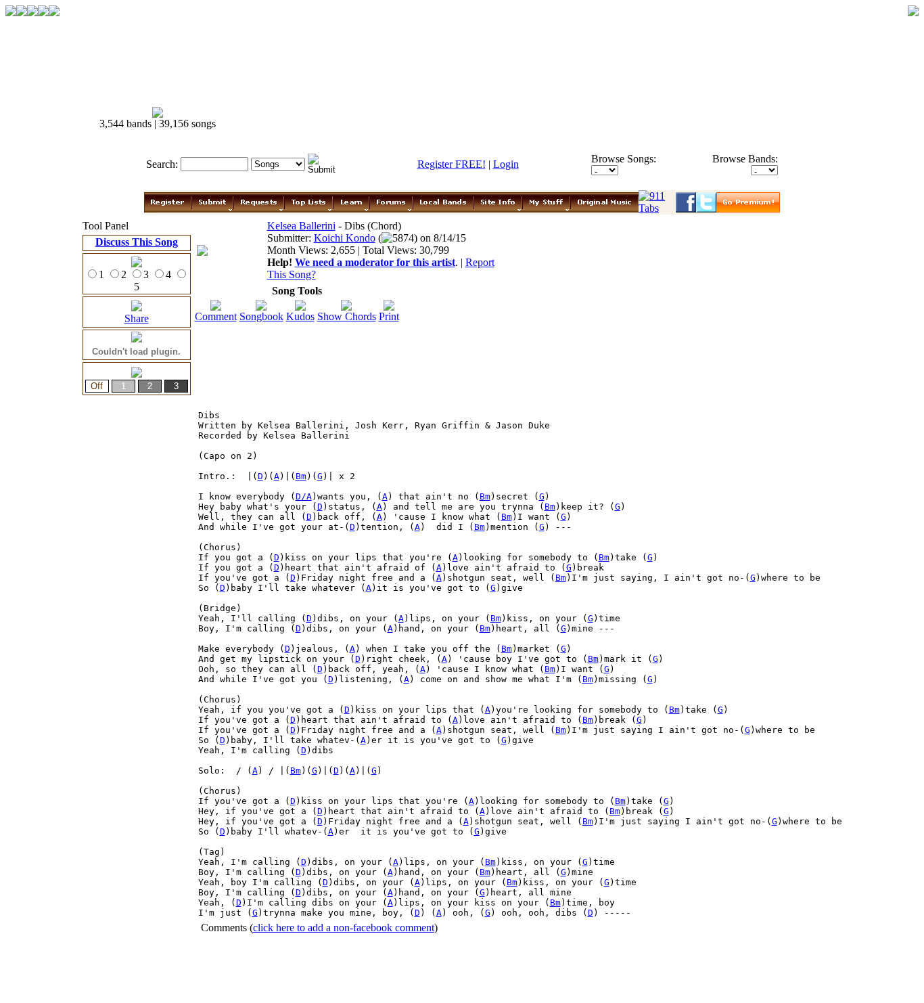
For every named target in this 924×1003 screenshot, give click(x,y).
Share (136, 318)
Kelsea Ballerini (301, 225)
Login (506, 164)
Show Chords (346, 316)
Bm (301, 476)
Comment (216, 316)
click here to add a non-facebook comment (343, 927)
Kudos (300, 316)
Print (389, 316)
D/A (304, 496)
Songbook (261, 316)
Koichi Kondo (344, 238)
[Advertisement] (596, 118)
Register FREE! (451, 164)
